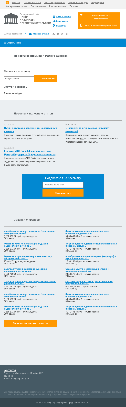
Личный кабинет (63, 17)
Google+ (12, 385)
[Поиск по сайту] (62, 34)
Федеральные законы (16, 6)
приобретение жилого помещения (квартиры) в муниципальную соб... (29, 232)
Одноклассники (29, 385)
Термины (74, 6)
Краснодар (61, 25)
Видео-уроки (97, 2)
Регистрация (62, 21)
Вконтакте (23, 385)
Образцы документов (54, 2)
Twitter (35, 385)
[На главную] (67, 34)
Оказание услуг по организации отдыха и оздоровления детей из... (26, 245)
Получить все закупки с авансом (30, 323)
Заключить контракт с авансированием (101, 17)
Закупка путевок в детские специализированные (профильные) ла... (91, 245)
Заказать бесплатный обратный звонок (101, 25)
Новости (16, 2)
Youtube (17, 385)
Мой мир (6, 385)
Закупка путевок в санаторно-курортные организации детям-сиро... (87, 232)
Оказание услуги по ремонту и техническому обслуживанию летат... (28, 257)
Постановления (38, 6)
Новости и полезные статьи (33, 113)
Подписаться (48, 78)
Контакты (10, 370)
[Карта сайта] (53, 34)
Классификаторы (57, 6)
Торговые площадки (78, 2)
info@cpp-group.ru (40, 34)
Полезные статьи (32, 2)
